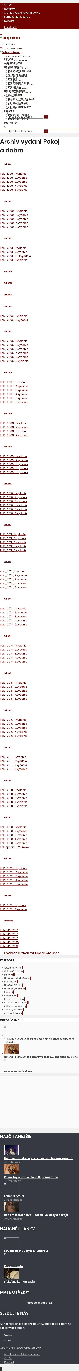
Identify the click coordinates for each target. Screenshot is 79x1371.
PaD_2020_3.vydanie (14, 876)
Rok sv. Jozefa (13, 1266)
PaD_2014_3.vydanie (13, 653)
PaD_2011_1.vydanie (13, 534)
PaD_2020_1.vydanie (13, 868)
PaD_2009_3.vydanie (14, 464)
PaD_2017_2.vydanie (13, 761)
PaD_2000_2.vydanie (14, 215)
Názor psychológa (14, 91)
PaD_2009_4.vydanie (14, 468)
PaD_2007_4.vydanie (14, 394)
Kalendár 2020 (9, 942)
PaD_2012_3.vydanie (13, 579)
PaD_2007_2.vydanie (14, 386)
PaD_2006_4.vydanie (14, 353)
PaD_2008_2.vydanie (14, 427)
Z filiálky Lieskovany (19, 107)
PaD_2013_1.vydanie (13, 608)
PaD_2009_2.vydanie (14, 460)
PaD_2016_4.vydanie (13, 732)
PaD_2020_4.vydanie (14, 880)
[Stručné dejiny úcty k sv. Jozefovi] (11, 1247)
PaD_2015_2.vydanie (13, 687)
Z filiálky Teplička (18, 103)
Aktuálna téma (13, 63)
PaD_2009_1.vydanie (13, 456)
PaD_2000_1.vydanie (13, 211)
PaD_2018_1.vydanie (13, 790)
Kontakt (9, 20)
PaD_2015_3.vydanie (13, 691)
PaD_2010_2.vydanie (13, 497)
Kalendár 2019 (9, 938)
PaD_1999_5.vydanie (13, 190)
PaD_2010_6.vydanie (13, 513)
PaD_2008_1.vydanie (13, 423)
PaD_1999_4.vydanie (13, 186)
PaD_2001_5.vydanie (13, 260)
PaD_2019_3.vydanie (13, 835)
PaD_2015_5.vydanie (13, 699)
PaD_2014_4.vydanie (13, 657)
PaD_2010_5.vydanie (13, 509)
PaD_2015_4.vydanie (13, 695)
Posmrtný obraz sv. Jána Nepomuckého (54, 1057)
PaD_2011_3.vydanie (13, 542)
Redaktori (10, 8)
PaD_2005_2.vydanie (14, 320)
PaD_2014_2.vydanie (13, 649)
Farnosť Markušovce (17, 16)
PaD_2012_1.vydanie (13, 571)
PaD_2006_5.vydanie (14, 357)
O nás (8, 4)
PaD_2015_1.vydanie (13, 683)
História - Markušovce (16, 1057)
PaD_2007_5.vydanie (14, 398)
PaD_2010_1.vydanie (13, 493)
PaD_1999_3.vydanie (13, 182)
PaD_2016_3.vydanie (13, 728)
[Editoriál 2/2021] (11, 1068)
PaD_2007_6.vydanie (14, 402)
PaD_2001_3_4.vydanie (15, 256)
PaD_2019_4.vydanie (13, 839)
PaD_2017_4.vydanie (13, 769)
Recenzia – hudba (18, 115)
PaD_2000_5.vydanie (14, 227)
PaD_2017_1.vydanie (13, 757)
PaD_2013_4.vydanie (13, 620)
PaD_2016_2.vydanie (13, 724)
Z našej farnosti (13, 95)
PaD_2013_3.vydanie (13, 616)
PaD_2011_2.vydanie (13, 538)
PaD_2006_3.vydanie (14, 349)
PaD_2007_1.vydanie (13, 382)
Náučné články (12, 67)
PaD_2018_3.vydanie (13, 798)
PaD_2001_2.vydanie (13, 252)
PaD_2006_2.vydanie (14, 345)
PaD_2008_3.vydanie (14, 431)
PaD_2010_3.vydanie (13, 501)
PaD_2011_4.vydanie (13, 546)
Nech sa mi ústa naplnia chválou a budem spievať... (38, 1158)
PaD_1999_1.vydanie (13, 174)
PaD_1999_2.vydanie (13, 178)
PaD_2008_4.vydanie (14, 435)
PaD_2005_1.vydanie (13, 316)
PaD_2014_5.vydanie (13, 661)
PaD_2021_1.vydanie (13, 905)
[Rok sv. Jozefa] (11, 1262)
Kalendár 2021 (9, 946)
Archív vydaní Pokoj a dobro (22, 12)
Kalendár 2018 (9, 934)
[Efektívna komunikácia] (11, 1277)
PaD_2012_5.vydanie (13, 587)
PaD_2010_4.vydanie (13, 505)
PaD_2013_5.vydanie (13, 624)
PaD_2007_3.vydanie (14, 390)
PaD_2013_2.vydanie (13, 612)
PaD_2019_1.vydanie (13, 827)
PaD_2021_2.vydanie (13, 909)
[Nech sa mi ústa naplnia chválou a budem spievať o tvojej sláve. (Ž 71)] (11, 1035)
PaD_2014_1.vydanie (13, 645)
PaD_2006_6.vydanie (14, 361)
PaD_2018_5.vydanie (13, 806)
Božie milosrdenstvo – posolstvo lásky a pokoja (36, 1215)
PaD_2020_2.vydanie (14, 872)
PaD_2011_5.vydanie (13, 550)
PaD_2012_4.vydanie (13, 583)
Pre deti (12, 79)
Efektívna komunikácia (19, 1281)
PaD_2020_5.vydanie (14, 884)
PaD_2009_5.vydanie (14, 472)
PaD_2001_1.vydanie (13, 248)
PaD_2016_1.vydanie (13, 720)
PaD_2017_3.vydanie (13, 765)
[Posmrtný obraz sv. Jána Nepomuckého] (11, 1053)
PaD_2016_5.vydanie (13, 736)
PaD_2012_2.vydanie (13, 575)
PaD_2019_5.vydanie (13, 843)
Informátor (10, 123)
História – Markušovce (21, 99)
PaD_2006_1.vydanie (13, 341)
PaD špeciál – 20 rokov (14, 847)
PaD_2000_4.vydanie (14, 223)
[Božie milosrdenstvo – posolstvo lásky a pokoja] (11, 1211)
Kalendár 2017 (9, 930)
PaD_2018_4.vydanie (13, 802)
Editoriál (8, 59)
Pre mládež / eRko (18, 68)
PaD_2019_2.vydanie (13, 831)
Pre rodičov (14, 87)
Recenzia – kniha (18, 119)
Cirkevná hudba (17, 60)
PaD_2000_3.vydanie (14, 219)
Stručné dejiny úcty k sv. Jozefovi (26, 1251)
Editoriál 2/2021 (23, 1071)
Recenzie (11, 96)
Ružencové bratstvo (19, 56)
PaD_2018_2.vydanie (13, 794)
